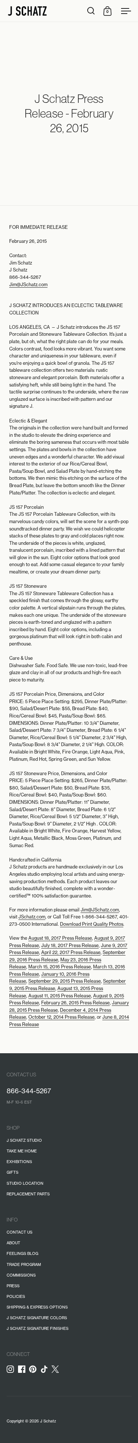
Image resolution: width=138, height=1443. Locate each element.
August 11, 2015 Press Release (59, 995)
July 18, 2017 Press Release (70, 945)
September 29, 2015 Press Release (64, 981)
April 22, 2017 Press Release (70, 952)
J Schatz (48, 1421)
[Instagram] (12, 1369)
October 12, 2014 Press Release (61, 1017)
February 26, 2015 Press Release (75, 1002)
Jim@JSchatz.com (28, 284)
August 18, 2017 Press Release (60, 938)
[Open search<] (91, 11)
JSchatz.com (31, 917)
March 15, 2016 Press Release (59, 966)
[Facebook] (23, 1369)
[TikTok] (46, 1369)
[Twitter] (57, 1371)
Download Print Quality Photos (91, 924)
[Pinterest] (34, 1369)
